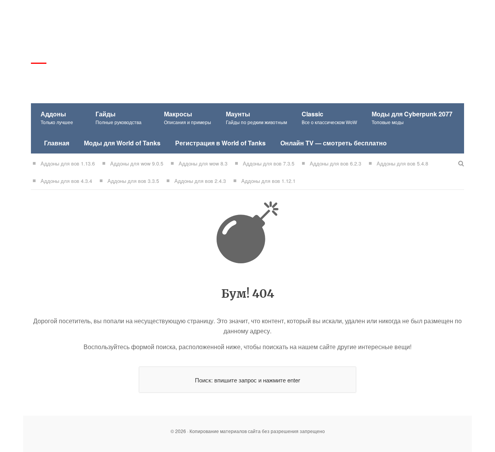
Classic (329, 117)
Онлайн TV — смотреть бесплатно (333, 142)
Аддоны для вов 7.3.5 (268, 163)
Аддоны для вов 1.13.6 (68, 163)
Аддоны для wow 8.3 (203, 163)
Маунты (256, 117)
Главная (56, 142)
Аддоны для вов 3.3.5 (133, 180)
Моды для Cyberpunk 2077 (412, 117)
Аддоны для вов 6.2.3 (335, 163)
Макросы (187, 117)
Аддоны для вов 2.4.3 (200, 180)
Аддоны (57, 117)
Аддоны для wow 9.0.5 (136, 163)
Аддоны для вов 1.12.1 (268, 180)
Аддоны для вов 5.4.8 (402, 163)
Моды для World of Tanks (122, 142)
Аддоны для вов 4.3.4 (66, 180)
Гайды (119, 117)
